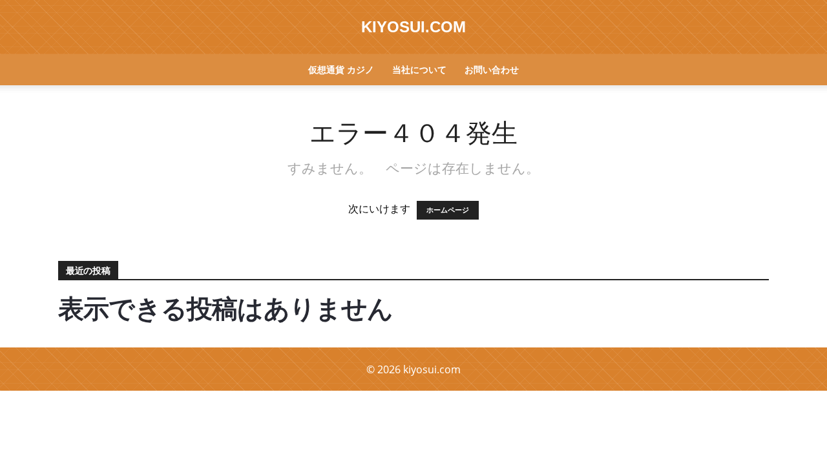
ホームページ (447, 210)
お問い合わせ (492, 69)
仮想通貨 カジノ (341, 69)
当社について (419, 69)
